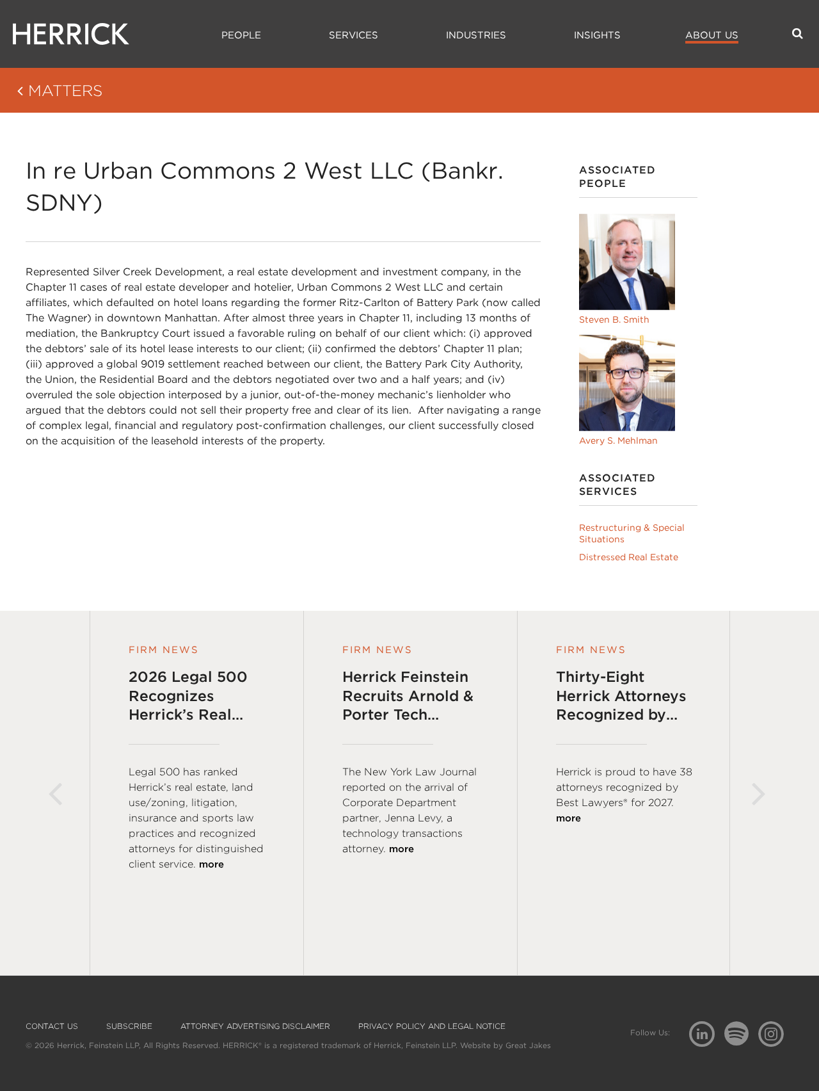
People (241, 35)
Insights (597, 35)
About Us (711, 35)
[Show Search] (797, 33)
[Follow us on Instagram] (775, 1033)
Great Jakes (528, 1045)
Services (353, 35)
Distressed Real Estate (628, 557)
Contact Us (52, 1026)
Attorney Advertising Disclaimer (255, 1026)
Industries (476, 35)
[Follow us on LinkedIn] (706, 1035)
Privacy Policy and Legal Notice (431, 1026)
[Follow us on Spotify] (741, 1041)
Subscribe (129, 1026)
